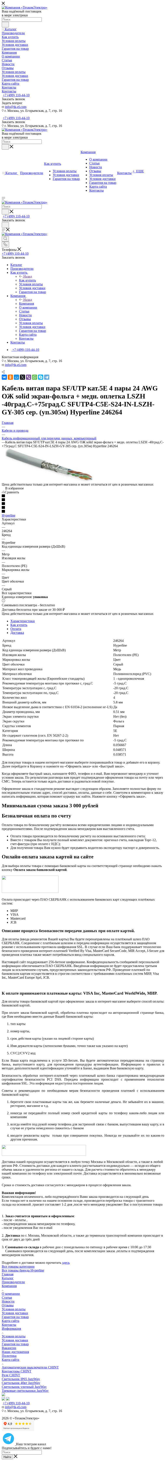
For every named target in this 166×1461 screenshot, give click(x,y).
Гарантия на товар (15, 1317)
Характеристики (22, 621)
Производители (13, 1282)
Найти (7, 1457)
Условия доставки (15, 1313)
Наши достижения (15, 1352)
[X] (22, 377)
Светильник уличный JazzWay (24, 1387)
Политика (9, 1356)
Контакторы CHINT (16, 1371)
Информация (11, 1328)
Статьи (7, 1297)
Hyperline (8, 515)
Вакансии (9, 1348)
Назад (27, 276)
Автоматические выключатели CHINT (30, 1367)
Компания (26, 303)
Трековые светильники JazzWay (25, 1390)
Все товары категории (18, 1266)
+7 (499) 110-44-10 (16, 95)
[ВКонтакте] (4, 377)
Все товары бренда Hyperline (23, 1270)
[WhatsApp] (34, 377)
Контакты (9, 1325)
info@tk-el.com (15, 107)
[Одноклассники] (10, 377)
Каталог (8, 1278)
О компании (11, 1293)
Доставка (17, 632)
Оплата (15, 629)
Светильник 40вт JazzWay (21, 1383)
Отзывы (8, 1305)
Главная (7, 1274)
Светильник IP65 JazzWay (21, 1379)
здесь (66, 1262)
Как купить (27, 280)
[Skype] (40, 377)
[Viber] (28, 377)
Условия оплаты (14, 1309)
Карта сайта (10, 1321)
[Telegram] (46, 377)
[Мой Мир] (16, 377)
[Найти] (5, 24)
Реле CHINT (11, 1375)
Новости (8, 1301)
